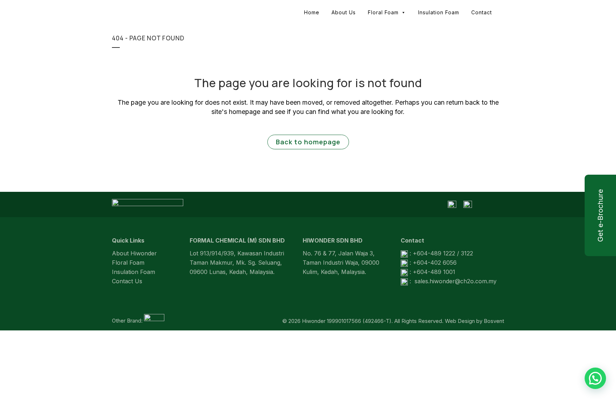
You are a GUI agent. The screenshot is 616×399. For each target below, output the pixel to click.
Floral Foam (383, 12)
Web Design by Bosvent (474, 321)
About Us (344, 12)
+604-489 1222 (434, 253)
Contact (481, 12)
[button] (595, 378)
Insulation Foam (438, 12)
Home (311, 12)
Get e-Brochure (600, 215)
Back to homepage (308, 142)
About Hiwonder (134, 253)
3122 (467, 253)
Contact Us (127, 281)
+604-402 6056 (435, 262)
